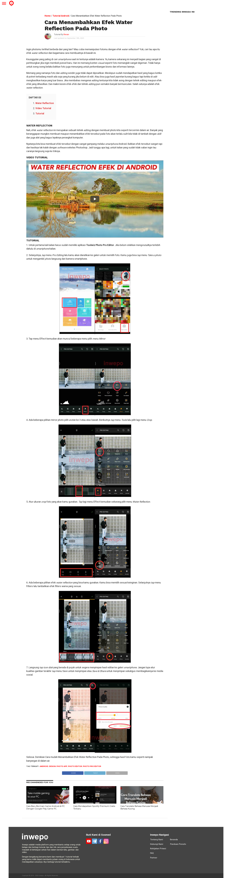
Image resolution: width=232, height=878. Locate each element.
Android (44, 766)
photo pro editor (92, 766)
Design (52, 766)
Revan (66, 34)
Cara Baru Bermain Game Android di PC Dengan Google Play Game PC (45, 807)
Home (48, 16)
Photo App (62, 766)
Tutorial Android (61, 16)
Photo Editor (75, 766)
